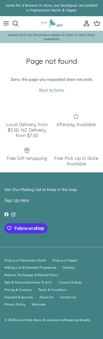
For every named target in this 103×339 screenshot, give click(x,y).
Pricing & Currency (18, 290)
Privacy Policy (14, 304)
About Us (46, 297)
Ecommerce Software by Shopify (66, 320)
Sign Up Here (16, 200)
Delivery (69, 267)
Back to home (51, 90)
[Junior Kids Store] (51, 23)
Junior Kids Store (28, 320)
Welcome (39, 304)
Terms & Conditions (52, 290)
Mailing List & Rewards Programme (30, 267)
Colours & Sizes (70, 282)
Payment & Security (18, 297)
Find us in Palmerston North (25, 260)
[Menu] (6, 23)
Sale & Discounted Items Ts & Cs (28, 282)
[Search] (18, 23)
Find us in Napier (64, 260)
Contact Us (68, 297)
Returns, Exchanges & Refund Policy (31, 275)
